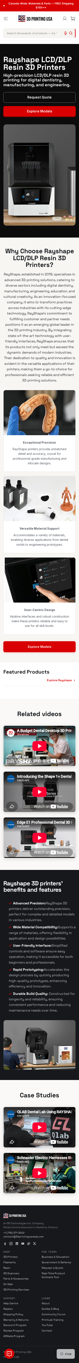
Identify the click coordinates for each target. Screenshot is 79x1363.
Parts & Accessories (16, 1278)
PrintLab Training (52, 1320)
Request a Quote (52, 1268)
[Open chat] (9, 1354)
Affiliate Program (14, 1336)
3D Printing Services (16, 1289)
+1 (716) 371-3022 (13, 1232)
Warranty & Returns (16, 1320)
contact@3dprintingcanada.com (23, 1236)
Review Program (13, 1330)
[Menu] (5, 18)
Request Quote (39, 97)
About (46, 1303)
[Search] (71, 33)
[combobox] (39, 33)
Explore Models (39, 111)
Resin (6, 1268)
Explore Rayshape (59, 680)
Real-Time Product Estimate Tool (53, 1275)
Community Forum (54, 1314)
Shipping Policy (13, 1314)
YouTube (47, 1325)
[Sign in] (64, 18)
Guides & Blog (50, 1309)
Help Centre (10, 1303)
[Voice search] (65, 33)
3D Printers (10, 1257)
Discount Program (15, 1325)
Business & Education (55, 1257)
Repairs (8, 1309)
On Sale (8, 1284)
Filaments (9, 1262)
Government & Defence (56, 1262)
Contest (47, 1330)
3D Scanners (11, 1273)
